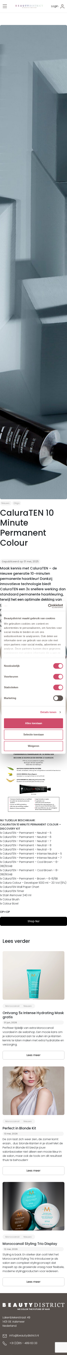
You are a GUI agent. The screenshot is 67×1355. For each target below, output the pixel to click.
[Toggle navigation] (5, 6)
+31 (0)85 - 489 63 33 (23, 1343)
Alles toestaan (33, 723)
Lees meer (33, 1055)
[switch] (58, 676)
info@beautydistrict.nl (24, 1335)
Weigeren (33, 745)
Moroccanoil (12, 1006)
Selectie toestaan (33, 734)
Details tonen (48, 712)
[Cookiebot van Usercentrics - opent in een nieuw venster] (48, 606)
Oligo (17, 503)
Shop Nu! (34, 921)
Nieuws (5, 503)
